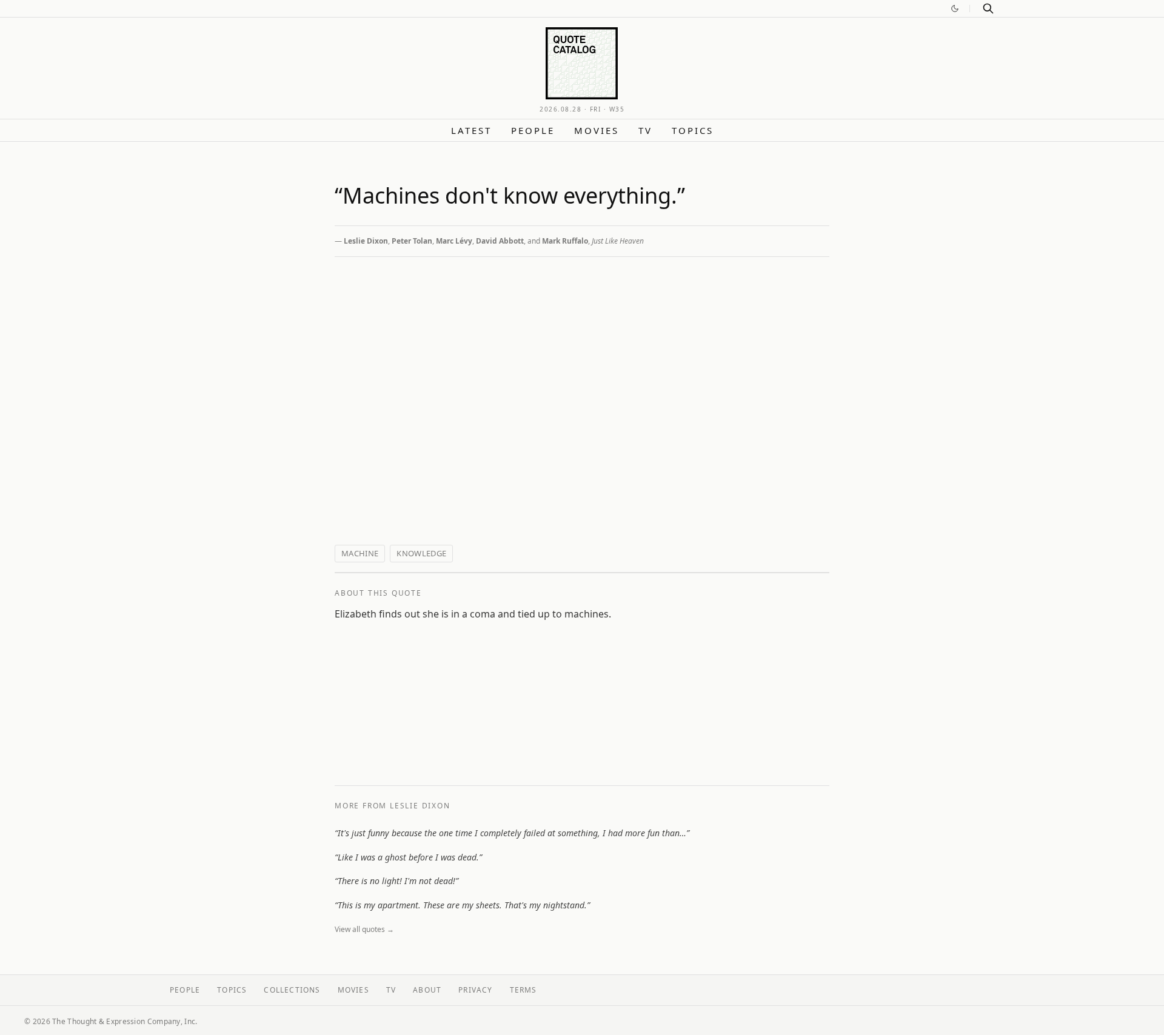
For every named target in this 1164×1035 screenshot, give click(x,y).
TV (645, 130)
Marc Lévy (454, 241)
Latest (471, 130)
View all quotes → (364, 929)
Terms (523, 990)
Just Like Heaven (618, 241)
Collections (292, 990)
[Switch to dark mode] (955, 8)
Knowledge (421, 553)
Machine (359, 553)
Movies (596, 130)
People (533, 130)
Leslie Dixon (366, 241)
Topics (693, 130)
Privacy (475, 990)
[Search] (988, 8)
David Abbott (500, 241)
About (427, 990)
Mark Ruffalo (565, 241)
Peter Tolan (412, 241)
